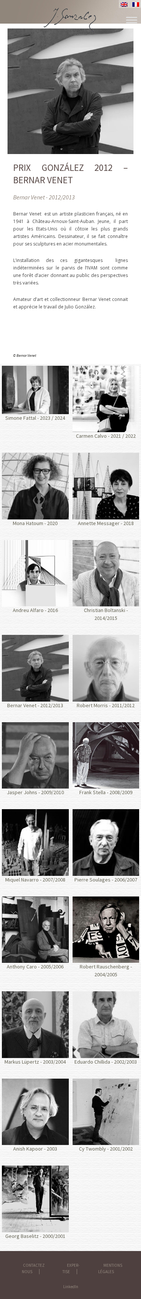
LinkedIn (70, 1286)
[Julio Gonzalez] (70, 13)
